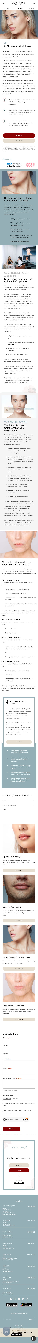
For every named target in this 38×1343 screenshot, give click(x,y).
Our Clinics (6, 8)
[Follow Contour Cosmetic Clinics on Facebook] (11, 1299)
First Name (5, 1045)
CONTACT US (19, 140)
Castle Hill (8, 1232)
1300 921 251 (19, 1183)
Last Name (5, 1053)
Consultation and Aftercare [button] (10, 805)
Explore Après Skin (17, 1334)
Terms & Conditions (19, 1328)
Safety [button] (4, 809)
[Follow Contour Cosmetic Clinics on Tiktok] (27, 1299)
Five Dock (7, 1255)
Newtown (7, 1289)
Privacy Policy (19, 1325)
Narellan (7, 1277)
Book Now (31, 8)
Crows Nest (8, 1243)
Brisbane (6, 1221)
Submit (11, 1128)
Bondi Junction (9, 1206)
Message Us (19, 1165)
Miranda (6, 1266)
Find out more (19, 870)
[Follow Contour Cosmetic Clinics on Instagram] (15, 1299)
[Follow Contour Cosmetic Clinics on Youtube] (19, 1299)
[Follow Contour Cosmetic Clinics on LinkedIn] (23, 1299)
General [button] (5, 801)
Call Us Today (19, 8)
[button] (33, 1338)
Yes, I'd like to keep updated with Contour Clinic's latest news (17, 1112)
